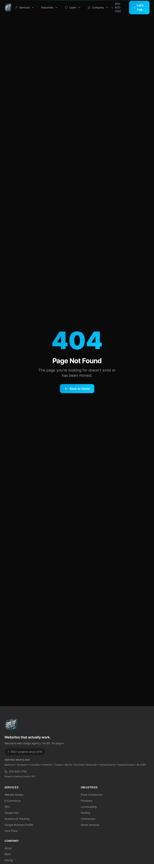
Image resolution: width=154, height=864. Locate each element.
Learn (72, 7)
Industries (47, 7)
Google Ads (12, 812)
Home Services (90, 824)
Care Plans (11, 830)
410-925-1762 (18, 771)
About (8, 848)
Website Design (14, 794)
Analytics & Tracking (17, 818)
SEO (7, 806)
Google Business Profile (19, 824)
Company (98, 7)
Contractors (88, 818)
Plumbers (86, 800)
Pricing (9, 860)
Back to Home (80, 388)
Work (8, 854)
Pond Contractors (91, 794)
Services (24, 7)
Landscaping (89, 806)
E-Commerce (12, 800)
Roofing (85, 812)
